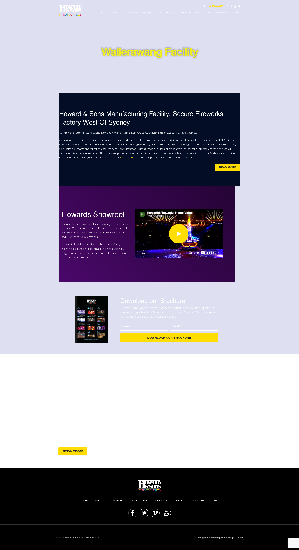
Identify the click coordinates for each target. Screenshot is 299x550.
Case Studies (203, 12)
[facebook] (132, 513)
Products (172, 12)
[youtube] (166, 513)
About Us (117, 12)
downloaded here (130, 157)
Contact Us (223, 12)
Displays (133, 12)
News (237, 12)
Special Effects (152, 12)
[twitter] (144, 513)
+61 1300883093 (215, 6)
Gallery (187, 12)
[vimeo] (155, 513)
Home (104, 12)
